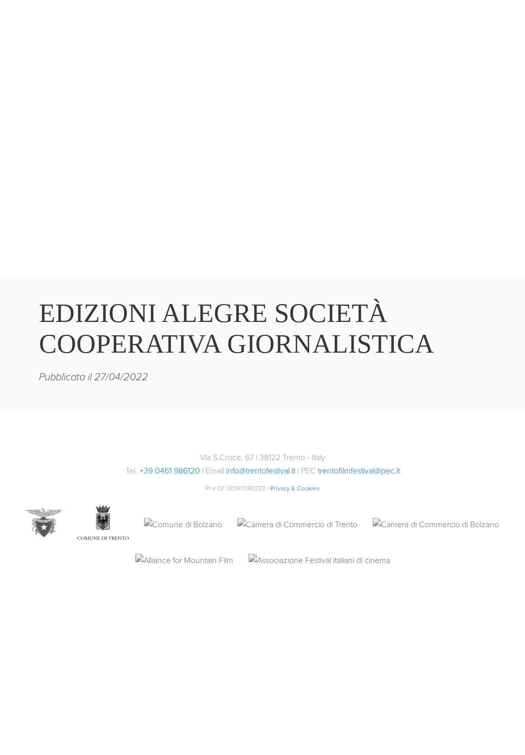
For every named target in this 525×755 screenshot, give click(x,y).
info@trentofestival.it (260, 471)
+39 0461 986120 (169, 471)
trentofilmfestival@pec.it (359, 471)
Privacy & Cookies (294, 488)
